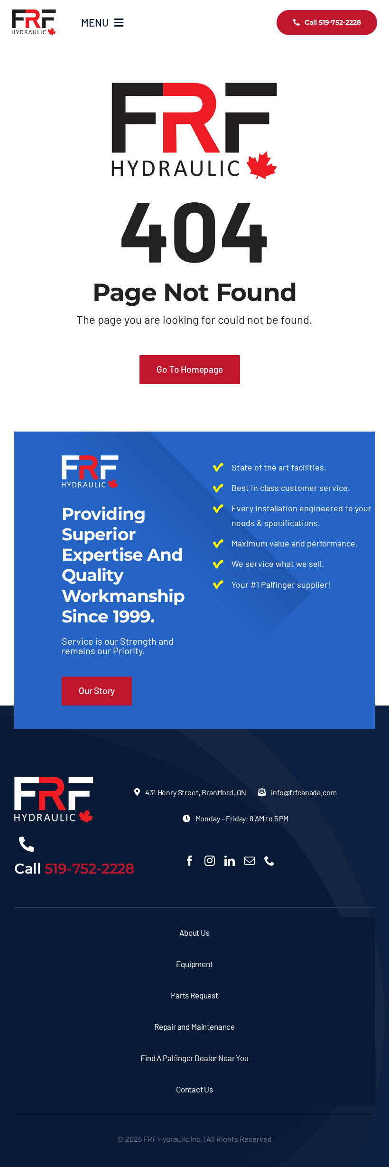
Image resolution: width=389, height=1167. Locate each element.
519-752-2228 (90, 868)
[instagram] (209, 861)
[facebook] (190, 861)
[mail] (249, 861)
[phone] (269, 861)
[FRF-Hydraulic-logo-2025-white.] (53, 781)
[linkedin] (229, 861)
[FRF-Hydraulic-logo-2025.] (34, 14)
